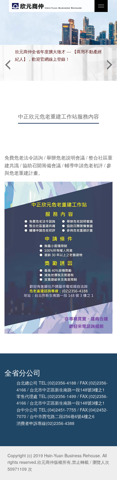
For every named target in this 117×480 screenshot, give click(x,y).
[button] (7, 63)
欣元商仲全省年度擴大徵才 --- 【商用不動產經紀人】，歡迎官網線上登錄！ (58, 55)
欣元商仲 (47, 6)
